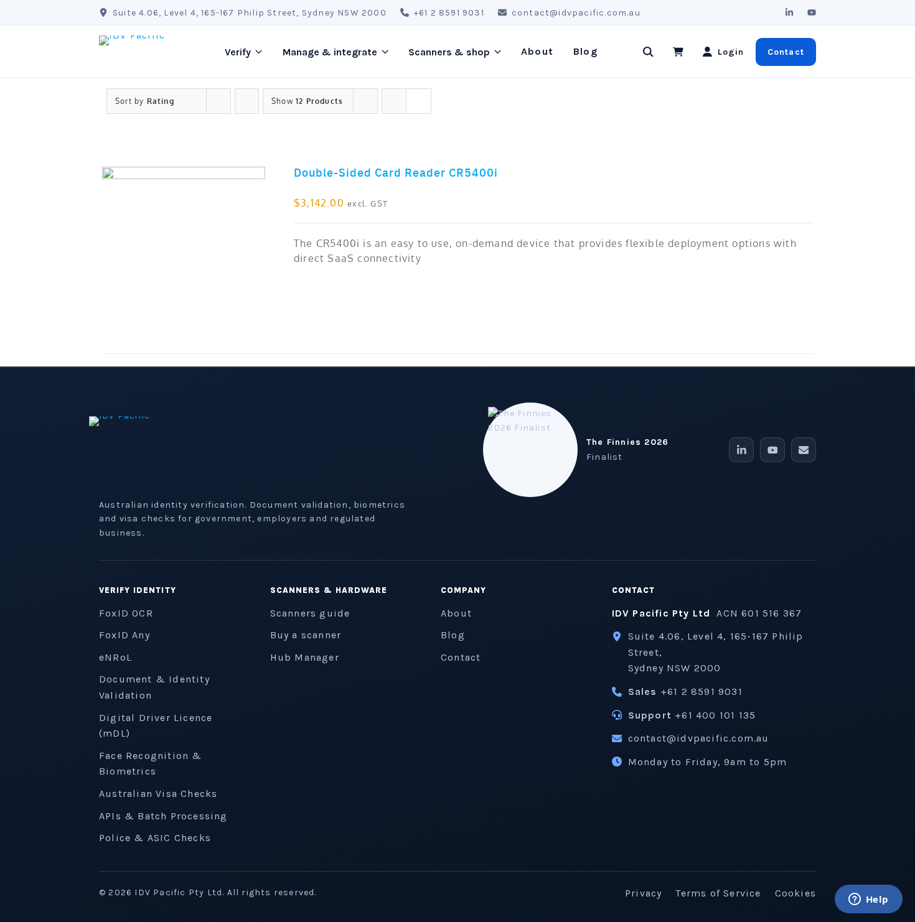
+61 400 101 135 (715, 715)
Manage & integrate (330, 52)
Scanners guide (310, 613)
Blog (585, 51)
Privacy (643, 893)
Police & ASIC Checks (155, 838)
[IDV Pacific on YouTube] (811, 12)
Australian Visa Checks (158, 793)
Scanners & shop (449, 52)
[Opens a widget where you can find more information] (868, 900)
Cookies (795, 893)
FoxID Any (124, 635)
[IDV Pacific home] (146, 51)
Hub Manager (304, 657)
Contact (785, 52)
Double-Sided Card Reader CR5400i (396, 172)
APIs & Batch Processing (163, 816)
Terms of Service (718, 893)
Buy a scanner (306, 635)
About (537, 51)
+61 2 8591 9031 (449, 12)
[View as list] (418, 101)
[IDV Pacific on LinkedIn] (789, 12)
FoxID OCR (126, 613)
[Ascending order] (247, 101)
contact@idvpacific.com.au (576, 12)
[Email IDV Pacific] (803, 449)
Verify (238, 52)
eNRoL (115, 657)
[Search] (648, 51)
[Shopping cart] (678, 51)
